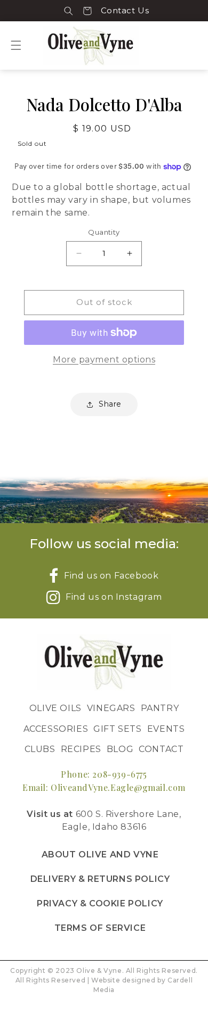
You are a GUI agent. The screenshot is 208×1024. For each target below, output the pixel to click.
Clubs (40, 749)
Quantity (103, 232)
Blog (120, 749)
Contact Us (125, 10)
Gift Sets (117, 729)
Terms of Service (100, 928)
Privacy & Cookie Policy (100, 903)
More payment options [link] (104, 359)
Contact (161, 749)
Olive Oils (55, 708)
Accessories (56, 729)
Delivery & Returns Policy (100, 879)
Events (166, 729)
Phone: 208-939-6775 (104, 774)
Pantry (160, 708)
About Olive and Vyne (100, 854)
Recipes (81, 749)
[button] (68, 10)
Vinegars (111, 708)
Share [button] (110, 404)
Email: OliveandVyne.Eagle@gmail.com (104, 787)
